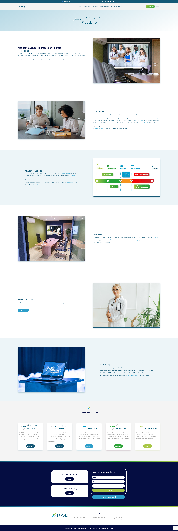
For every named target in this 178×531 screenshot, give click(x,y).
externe (97, 240)
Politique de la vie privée (102, 528)
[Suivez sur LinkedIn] (74, 517)
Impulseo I (32, 184)
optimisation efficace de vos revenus (137, 127)
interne (94, 240)
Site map (111, 528)
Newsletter (106, 6)
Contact (120, 6)
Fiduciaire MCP (68, 528)
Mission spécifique (23, 67)
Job (114, 6)
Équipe (101, 6)
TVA (142, 118)
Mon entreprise (87, 6)
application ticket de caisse (131, 375)
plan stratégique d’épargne (64, 173)
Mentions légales (91, 528)
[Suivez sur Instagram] (80, 517)
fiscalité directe (146, 122)
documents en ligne (108, 368)
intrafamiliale (156, 239)
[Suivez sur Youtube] (84, 517)
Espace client (151, 6)
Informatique (22, 72)
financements (70, 182)
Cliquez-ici (69, 479)
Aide (158, 6)
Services (95, 6)
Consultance (22, 69)
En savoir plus (23, 310)
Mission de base (22, 65)
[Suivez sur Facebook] (77, 517)
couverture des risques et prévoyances (57, 179)
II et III (36, 184)
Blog (111, 6)
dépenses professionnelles (100, 128)
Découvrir (30, 446)
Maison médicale (23, 70)
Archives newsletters (107, 497)
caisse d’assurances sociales (153, 118)
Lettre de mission (81, 528)
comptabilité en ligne (139, 120)
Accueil (80, 6)
